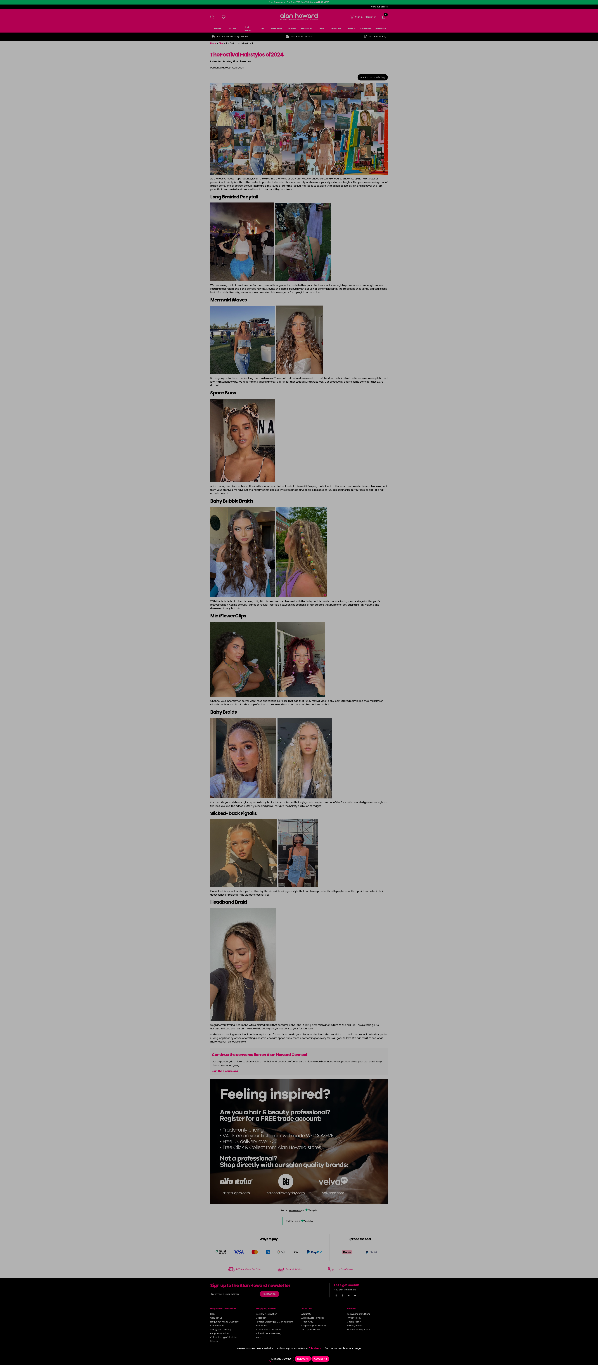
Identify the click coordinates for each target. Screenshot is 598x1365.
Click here (314, 1348)
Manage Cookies (281, 1358)
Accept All (320, 1358)
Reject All (302, 1358)
